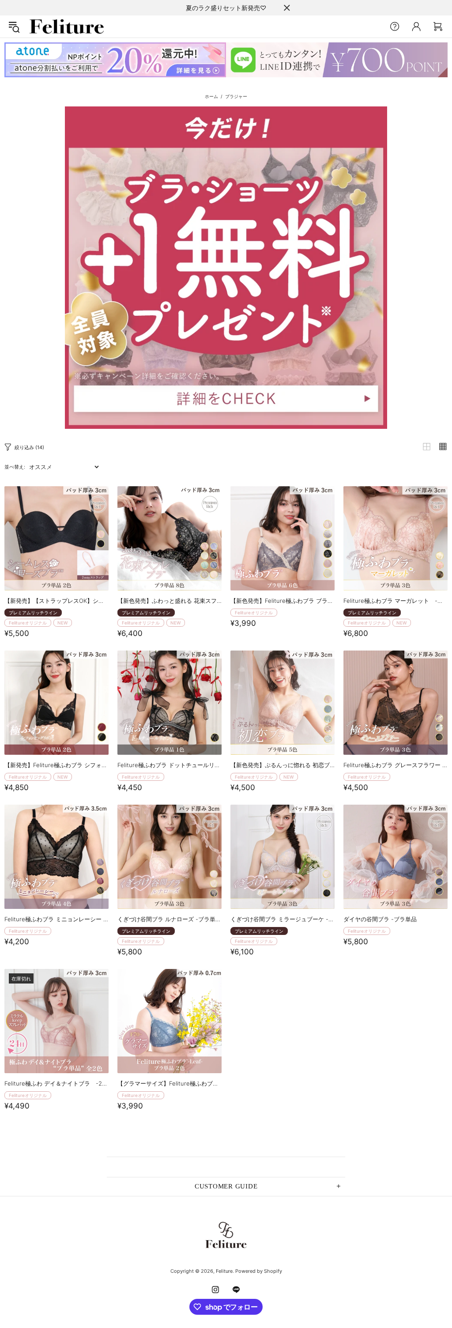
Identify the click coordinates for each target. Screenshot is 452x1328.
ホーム (211, 96)
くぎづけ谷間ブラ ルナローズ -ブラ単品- (169, 919)
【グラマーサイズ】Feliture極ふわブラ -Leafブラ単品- (169, 1083)
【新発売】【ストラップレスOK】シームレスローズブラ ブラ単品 (56, 600)
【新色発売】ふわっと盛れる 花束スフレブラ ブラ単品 (169, 600)
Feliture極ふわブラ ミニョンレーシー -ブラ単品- (56, 919)
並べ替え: (14, 467)
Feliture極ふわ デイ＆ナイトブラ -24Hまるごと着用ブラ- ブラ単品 (56, 1083)
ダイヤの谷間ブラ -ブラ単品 (380, 919)
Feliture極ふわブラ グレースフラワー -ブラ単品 (395, 764)
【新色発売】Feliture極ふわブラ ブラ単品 (282, 600)
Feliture (66, 26)
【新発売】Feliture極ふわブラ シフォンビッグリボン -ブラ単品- (56, 764)
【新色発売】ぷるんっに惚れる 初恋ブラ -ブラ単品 (282, 764)
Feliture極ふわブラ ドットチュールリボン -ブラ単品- (169, 764)
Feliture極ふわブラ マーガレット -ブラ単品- (395, 600)
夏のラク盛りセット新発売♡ (226, 7)
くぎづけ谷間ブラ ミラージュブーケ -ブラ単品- (282, 919)
